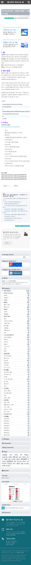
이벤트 (10, 457)
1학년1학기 (16, 418)
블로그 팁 (16, 307)
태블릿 (5, 459)
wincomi (18, 533)
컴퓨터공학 (16, 353)
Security (16, 360)
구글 (14, 457)
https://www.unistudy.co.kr (10, 27)
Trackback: (19, 225)
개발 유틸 (16, 363)
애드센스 (9, 463)
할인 (17, 457)
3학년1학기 (16, 428)
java (9, 459)
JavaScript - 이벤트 (9, 216)
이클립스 (26, 454)
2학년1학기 (16, 423)
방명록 (13, 543)
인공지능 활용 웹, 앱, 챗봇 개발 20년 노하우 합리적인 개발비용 (10, 46)
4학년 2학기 (16, 435)
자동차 (16, 311)
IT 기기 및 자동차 (16, 379)
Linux (16, 349)
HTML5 (22, 194)
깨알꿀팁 (16, 314)
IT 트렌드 (16, 365)
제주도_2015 (16, 390)
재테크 (16, 309)
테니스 (16, 386)
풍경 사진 (16, 383)
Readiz (12, 524)
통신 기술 (16, 358)
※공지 (16, 300)
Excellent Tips (16, 414)
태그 (9, 541)
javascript (4, 457)
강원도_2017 (16, 397)
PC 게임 (16, 381)
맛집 (16, 332)
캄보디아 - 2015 (16, 409)
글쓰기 (12, 544)
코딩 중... (16, 342)
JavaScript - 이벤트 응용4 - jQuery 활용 (14, 209)
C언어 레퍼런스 (16, 356)
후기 (14, 463)
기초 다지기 (16, 346)
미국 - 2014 (16, 407)
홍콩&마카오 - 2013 (16, 404)
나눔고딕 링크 (20, 552)
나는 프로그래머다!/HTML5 (22, 18)
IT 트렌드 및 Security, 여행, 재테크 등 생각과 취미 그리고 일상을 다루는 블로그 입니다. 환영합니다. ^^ (11, 237)
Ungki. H (23, 533)
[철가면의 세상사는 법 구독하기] (3, 507)
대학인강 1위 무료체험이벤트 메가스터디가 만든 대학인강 (10, 30)
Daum (13, 522)
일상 (20, 457)
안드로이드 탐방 (16, 372)
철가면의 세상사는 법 (10, 232)
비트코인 (19, 461)
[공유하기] (8, 186)
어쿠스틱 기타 (16, 374)
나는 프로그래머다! (12, 194)
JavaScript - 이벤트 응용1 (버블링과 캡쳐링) (15, 214)
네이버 (24, 457)
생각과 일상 (16, 316)
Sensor (16, 344)
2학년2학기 (16, 425)
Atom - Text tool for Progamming (12, 202)
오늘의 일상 (16, 323)
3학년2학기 (16, 430)
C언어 (10, 454)
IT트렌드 (13, 459)
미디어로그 (14, 541)
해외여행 (16, 400)
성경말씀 (16, 328)
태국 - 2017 (16, 411)
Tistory (23, 522)
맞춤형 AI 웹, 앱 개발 (10, 42)
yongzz (14, 533)
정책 (15, 461)
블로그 (18, 459)
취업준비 (16, 297)
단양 (16, 395)
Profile (16, 295)
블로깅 (16, 302)
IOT (21, 454)
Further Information (11, 535)
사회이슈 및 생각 (16, 321)
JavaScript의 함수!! (9, 220)
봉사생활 (16, 325)
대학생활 (16, 416)
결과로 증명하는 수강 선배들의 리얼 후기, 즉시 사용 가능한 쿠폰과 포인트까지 (10, 33)
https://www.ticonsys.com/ (10, 39)
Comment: (26, 225)
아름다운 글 (16, 330)
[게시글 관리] (10, 186)
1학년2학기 (16, 421)
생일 (16, 318)
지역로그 (8, 543)
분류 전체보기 (16, 290)
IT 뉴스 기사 (16, 367)
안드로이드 (10, 461)
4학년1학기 (16, 432)
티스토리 (24, 459)
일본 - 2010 (16, 402)
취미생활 (16, 369)
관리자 (7, 544)
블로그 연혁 (16, 304)
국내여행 (16, 388)
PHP (16, 351)
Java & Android (16, 337)
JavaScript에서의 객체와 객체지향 (13, 218)
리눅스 (16, 454)
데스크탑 (26, 463)
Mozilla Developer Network (11, 203)
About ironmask (16, 293)
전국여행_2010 (16, 393)
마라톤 (16, 376)
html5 (3, 465)
